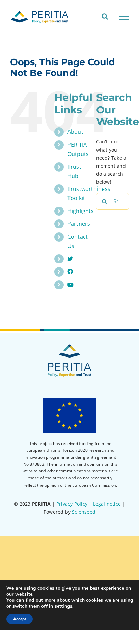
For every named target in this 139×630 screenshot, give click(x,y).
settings (64, 606)
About (75, 131)
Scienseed (83, 512)
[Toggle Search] (105, 16)
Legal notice (107, 504)
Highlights (80, 211)
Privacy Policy (71, 504)
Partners (78, 223)
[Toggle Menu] (123, 17)
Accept (19, 619)
